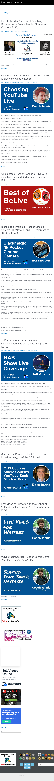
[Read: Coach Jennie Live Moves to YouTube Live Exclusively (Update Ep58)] (27, 98)
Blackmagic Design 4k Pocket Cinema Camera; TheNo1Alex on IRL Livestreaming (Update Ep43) (25, 230)
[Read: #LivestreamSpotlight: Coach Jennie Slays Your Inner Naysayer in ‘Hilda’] (27, 580)
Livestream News (23, 82)
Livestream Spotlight (20, 563)
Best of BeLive (17, 184)
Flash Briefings (16, 82)
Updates (35, 82)
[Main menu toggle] (51, 2)
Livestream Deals (19, 461)
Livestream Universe (11, 2)
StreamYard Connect (23, 31)
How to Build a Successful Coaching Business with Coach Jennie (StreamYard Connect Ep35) (24, 24)
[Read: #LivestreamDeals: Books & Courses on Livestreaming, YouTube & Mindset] (27, 477)
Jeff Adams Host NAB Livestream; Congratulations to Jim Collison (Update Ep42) (24, 343)
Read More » (4, 68)
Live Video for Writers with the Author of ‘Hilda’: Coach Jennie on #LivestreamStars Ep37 (25, 507)
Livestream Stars (20, 514)
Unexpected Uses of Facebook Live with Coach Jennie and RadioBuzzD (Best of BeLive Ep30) (24, 177)
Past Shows (16, 31)
